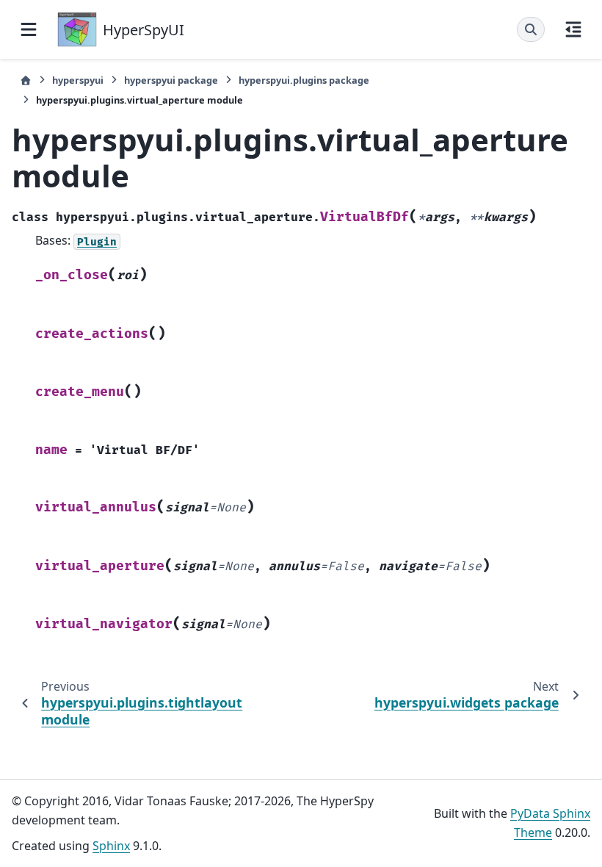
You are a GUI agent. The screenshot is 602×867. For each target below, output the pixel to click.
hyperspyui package (171, 80)
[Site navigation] (29, 29)
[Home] (26, 80)
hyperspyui (78, 80)
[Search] (531, 29)
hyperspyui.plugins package (304, 80)
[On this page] (573, 29)
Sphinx (111, 846)
